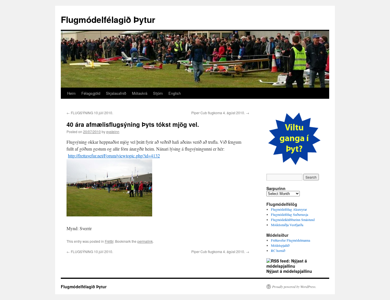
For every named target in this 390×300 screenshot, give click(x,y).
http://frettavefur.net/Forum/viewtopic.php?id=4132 (114, 156)
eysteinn (112, 131)
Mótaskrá (139, 93)
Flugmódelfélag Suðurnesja (289, 214)
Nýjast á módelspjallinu (289, 271)
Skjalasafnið (116, 93)
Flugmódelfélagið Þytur (108, 19)
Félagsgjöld (90, 93)
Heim (71, 93)
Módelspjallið (280, 245)
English (174, 93)
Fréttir (109, 241)
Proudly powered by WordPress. (294, 286)
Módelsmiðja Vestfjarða (287, 224)
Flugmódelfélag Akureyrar (289, 209)
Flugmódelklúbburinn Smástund (293, 219)
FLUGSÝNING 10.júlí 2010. (90, 112)
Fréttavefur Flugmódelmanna (290, 240)
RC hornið (278, 250)
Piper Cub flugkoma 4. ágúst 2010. (220, 112)
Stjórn (158, 93)
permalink (145, 241)
